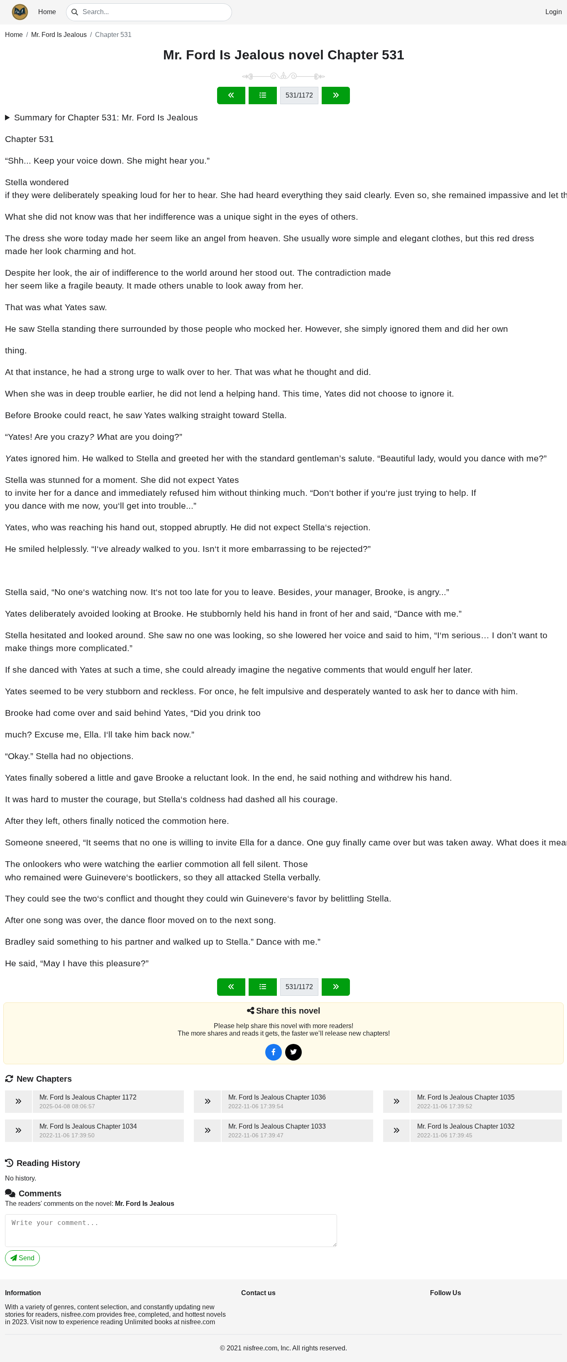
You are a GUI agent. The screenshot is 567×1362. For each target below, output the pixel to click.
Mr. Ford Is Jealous (59, 34)
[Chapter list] (263, 95)
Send (25, 1258)
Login (553, 11)
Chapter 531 (113, 34)
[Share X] (293, 1052)
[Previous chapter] (231, 95)
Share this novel (288, 1010)
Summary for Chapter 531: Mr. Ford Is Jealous (106, 117)
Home (47, 11)
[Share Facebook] (273, 1052)
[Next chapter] (336, 95)
